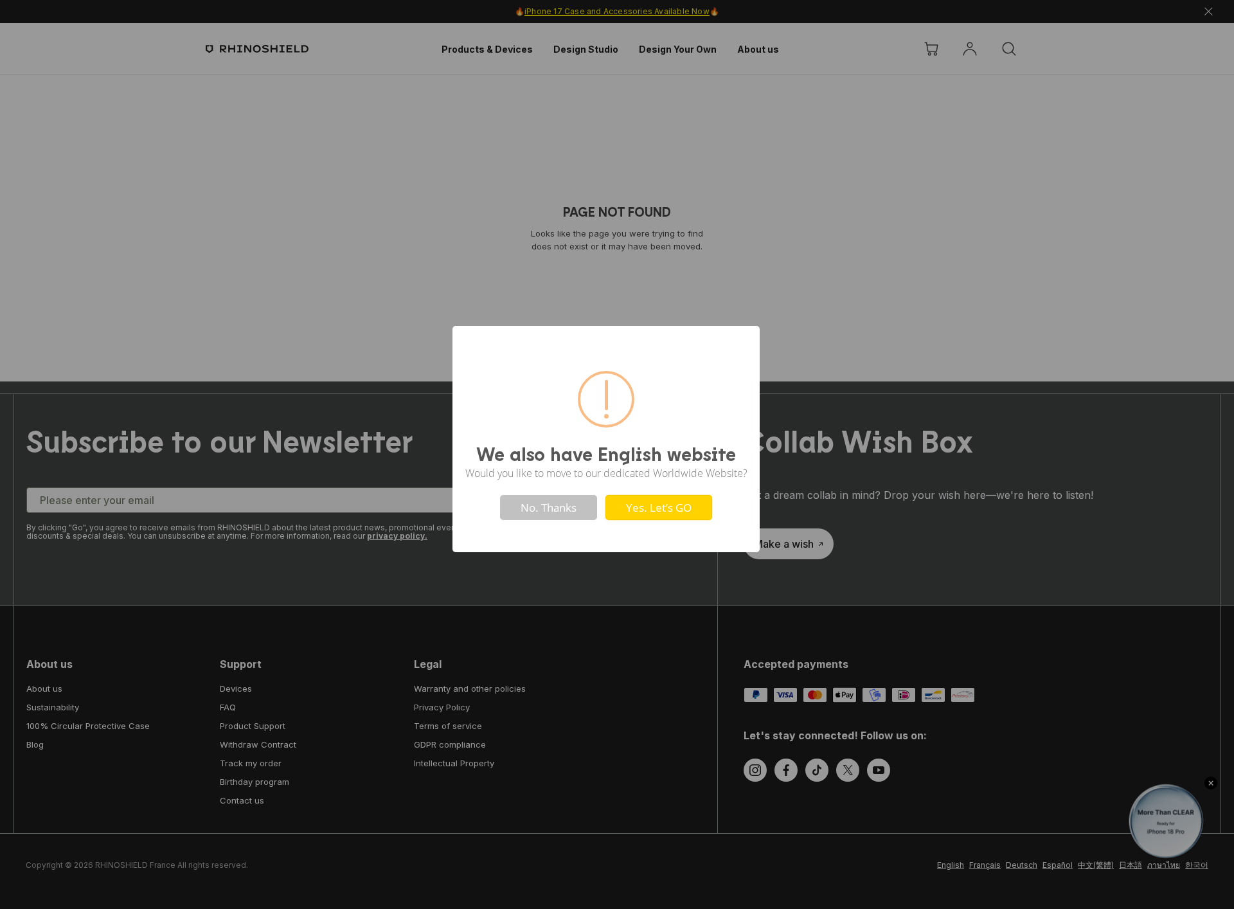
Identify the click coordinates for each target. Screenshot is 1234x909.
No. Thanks (549, 507)
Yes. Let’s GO (659, 507)
